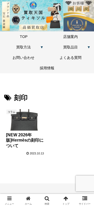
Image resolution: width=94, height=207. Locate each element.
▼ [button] (42, 47)
